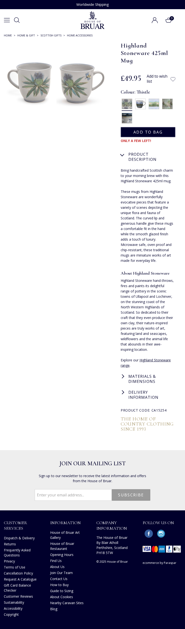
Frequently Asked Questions (17, 552)
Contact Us (58, 578)
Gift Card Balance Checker (17, 588)
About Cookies (61, 597)
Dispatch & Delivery (19, 538)
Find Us (56, 560)
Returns (10, 544)
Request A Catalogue (20, 579)
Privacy (9, 561)
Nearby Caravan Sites (67, 603)
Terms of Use (14, 567)
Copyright (11, 614)
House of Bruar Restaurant (62, 546)
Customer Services (15, 525)
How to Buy (59, 584)
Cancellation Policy (18, 573)
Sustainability (14, 602)
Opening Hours (61, 554)
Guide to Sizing (61, 590)
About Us (57, 566)
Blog (53, 609)
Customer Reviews (18, 596)
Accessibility (13, 608)
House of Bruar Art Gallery (65, 535)
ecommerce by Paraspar (159, 563)
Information (65, 522)
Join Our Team (61, 572)
